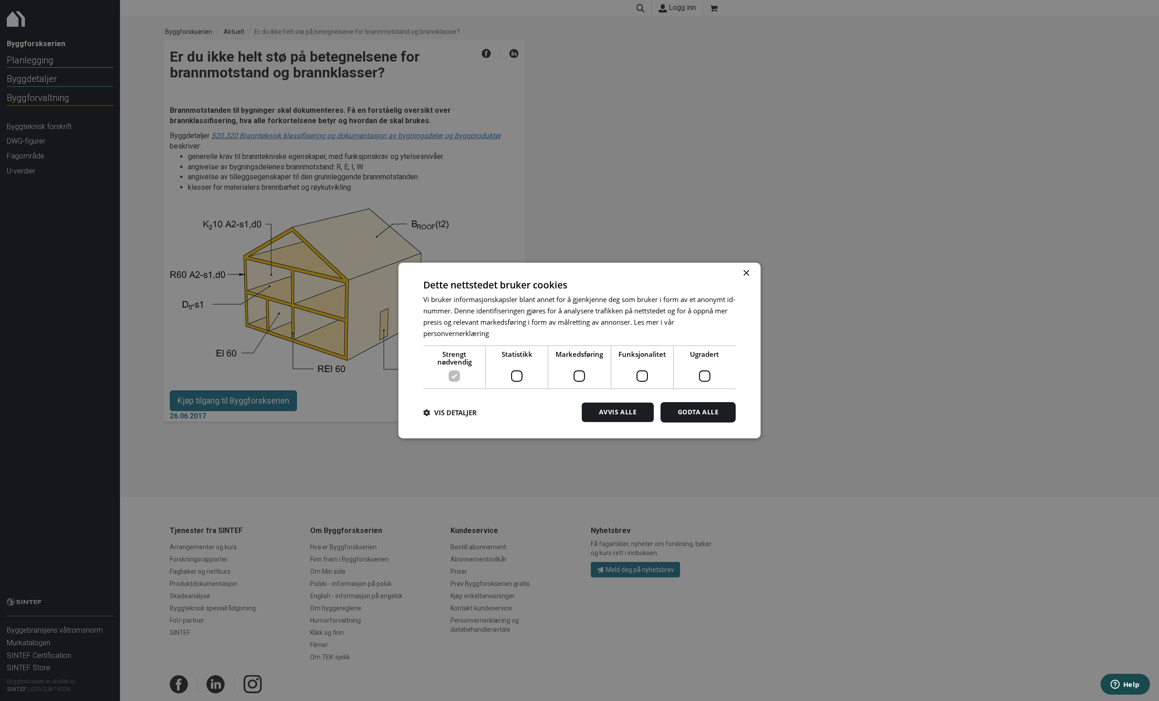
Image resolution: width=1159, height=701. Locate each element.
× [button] (745, 273)
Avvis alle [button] (618, 412)
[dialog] (579, 350)
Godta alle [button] (698, 412)
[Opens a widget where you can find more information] (1125, 685)
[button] (450, 413)
